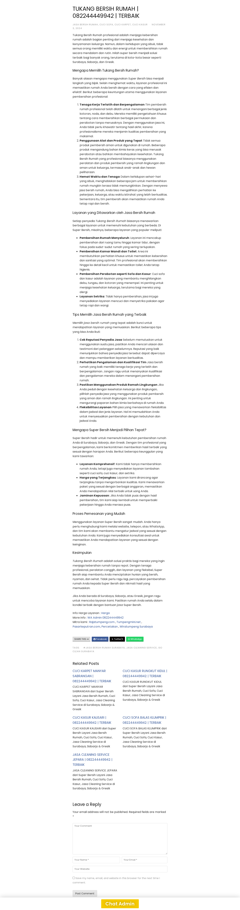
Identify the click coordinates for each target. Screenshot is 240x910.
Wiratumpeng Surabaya (136, 627)
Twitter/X (118, 639)
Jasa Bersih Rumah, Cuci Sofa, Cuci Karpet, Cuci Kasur (110, 24)
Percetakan (109, 627)
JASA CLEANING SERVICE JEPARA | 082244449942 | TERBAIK (92, 759)
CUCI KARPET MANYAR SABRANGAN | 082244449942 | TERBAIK (92, 676)
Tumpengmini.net (128, 622)
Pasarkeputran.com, (87, 627)
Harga (105, 613)
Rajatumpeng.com (102, 622)
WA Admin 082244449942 (105, 618)
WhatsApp (136, 639)
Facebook (101, 639)
